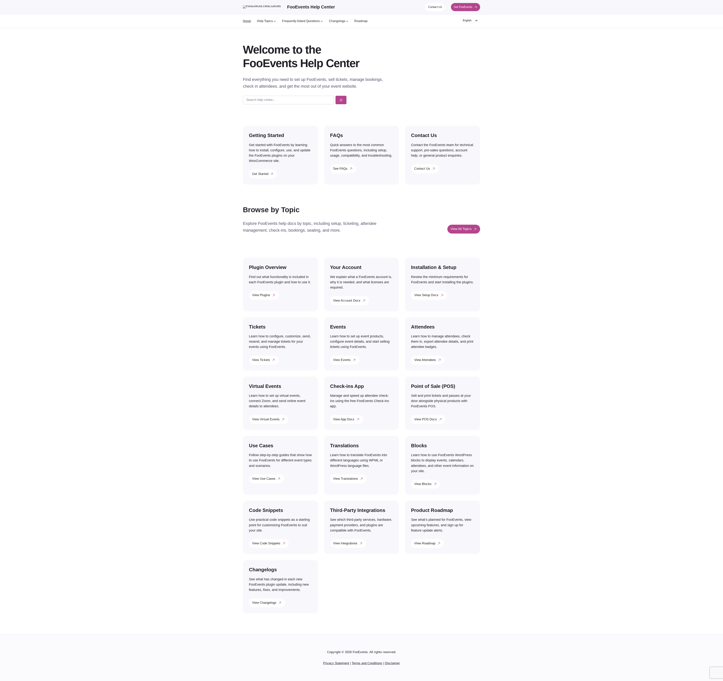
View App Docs (343, 419)
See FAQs (340, 168)
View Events (342, 360)
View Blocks (423, 484)
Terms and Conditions (367, 663)
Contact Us (435, 6)
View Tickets (261, 360)
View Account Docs (346, 300)
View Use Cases (263, 478)
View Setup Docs (426, 295)
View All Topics (461, 229)
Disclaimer (392, 663)
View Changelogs (264, 602)
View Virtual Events (266, 419)
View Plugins (261, 295)
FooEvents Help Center (311, 7)
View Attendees (425, 360)
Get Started (260, 174)
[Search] (341, 100)
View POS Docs (425, 419)
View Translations (345, 478)
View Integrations (345, 543)
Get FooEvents (463, 6)
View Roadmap (424, 543)
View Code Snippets (266, 543)
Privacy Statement (336, 663)
